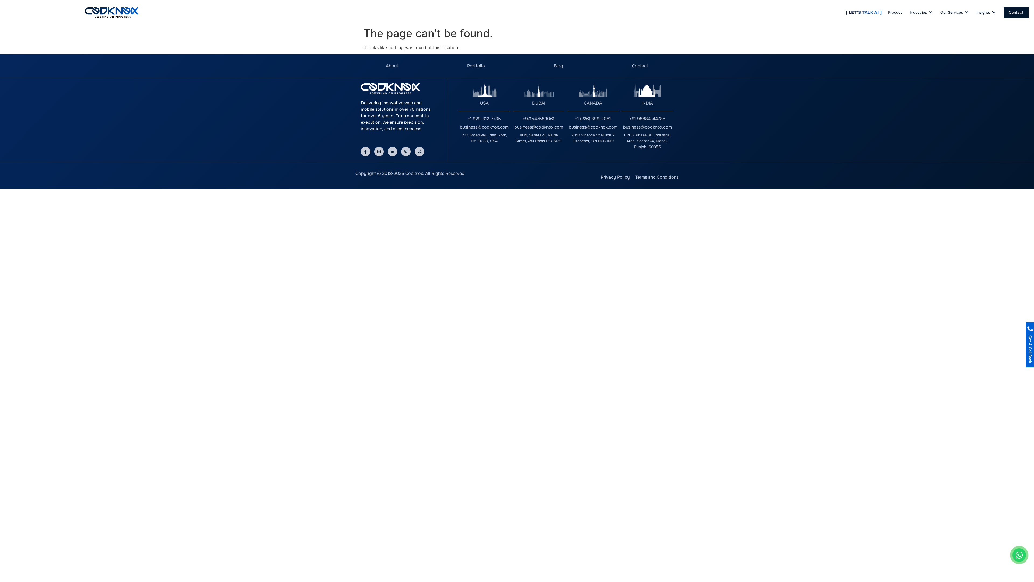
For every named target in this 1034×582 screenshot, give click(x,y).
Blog (558, 66)
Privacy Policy (615, 177)
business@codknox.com (484, 127)
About (392, 66)
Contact (640, 66)
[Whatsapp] (1019, 555)
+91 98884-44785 (647, 119)
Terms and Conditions (657, 177)
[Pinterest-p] (406, 151)
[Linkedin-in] (392, 151)
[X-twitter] (419, 151)
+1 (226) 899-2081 (593, 119)
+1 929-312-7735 (484, 119)
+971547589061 (538, 119)
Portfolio (476, 66)
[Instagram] (379, 151)
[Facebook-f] (365, 151)
